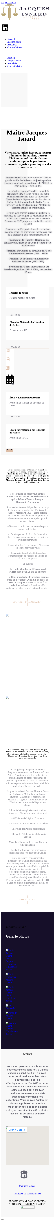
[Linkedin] (5, 28)
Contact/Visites (14, 47)
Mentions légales (27, 1186)
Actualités (12, 44)
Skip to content (8, 2)
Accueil (11, 39)
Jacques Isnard (14, 42)
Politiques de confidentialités (27, 1193)
